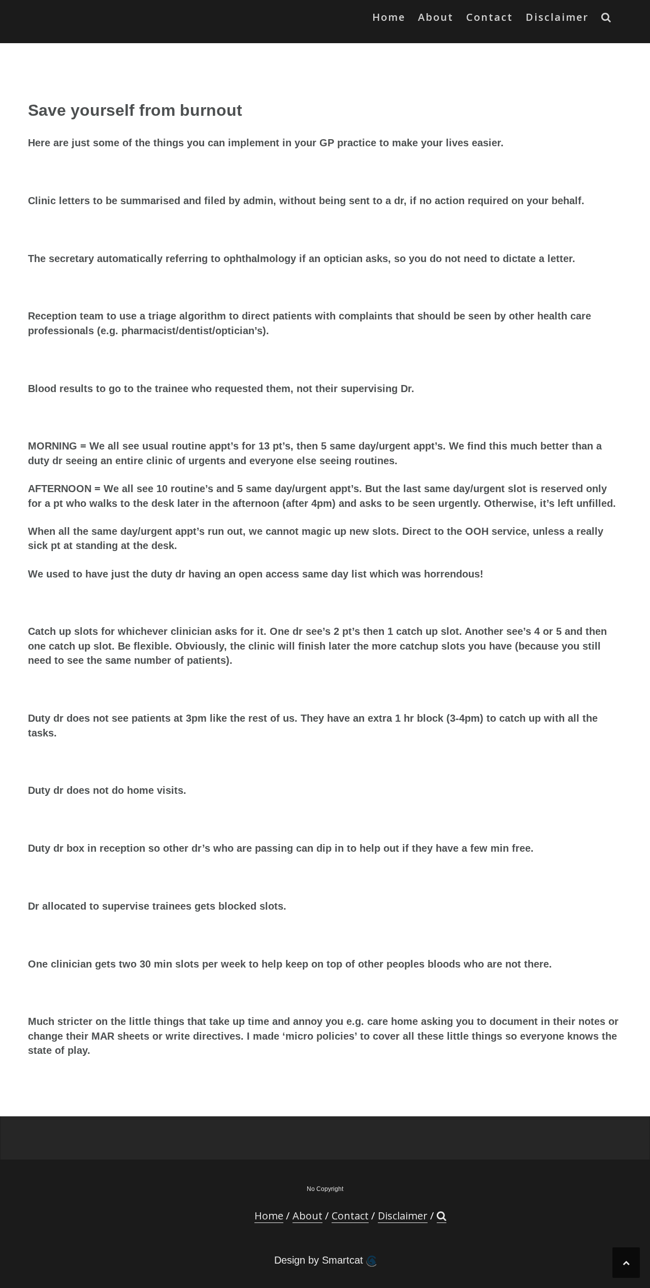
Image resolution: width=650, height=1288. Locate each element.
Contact (489, 17)
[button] (606, 19)
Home (388, 17)
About (435, 17)
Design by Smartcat (320, 1260)
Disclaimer (557, 17)
